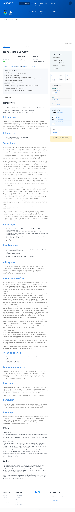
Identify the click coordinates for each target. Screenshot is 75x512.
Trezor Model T (60, 112)
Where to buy (26, 46)
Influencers (15, 107)
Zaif (26, 66)
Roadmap (34, 112)
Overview (6, 46)
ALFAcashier (13, 66)
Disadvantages (40, 107)
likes (53, 80)
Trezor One (59, 114)
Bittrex (8, 66)
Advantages (31, 107)
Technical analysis (29, 110)
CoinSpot (58, 117)
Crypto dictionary (55, 132)
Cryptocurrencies (24, 3)
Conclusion (26, 112)
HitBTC (23, 66)
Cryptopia (19, 66)
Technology (23, 107)
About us (5, 495)
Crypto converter (19, 504)
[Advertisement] (37, 31)
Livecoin (33, 66)
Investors (19, 112)
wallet (53, 510)
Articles (53, 3)
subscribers (69, 78)
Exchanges (34, 3)
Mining (47, 3)
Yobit (29, 66)
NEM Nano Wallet (59, 119)
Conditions (5, 497)
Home (4, 19)
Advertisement (6, 502)
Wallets (19, 46)
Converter (37, 5)
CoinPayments (59, 121)
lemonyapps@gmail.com (56, 500)
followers (61, 78)
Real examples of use (17, 110)
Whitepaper (6, 110)
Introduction (6, 107)
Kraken (4, 66)
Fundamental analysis (8, 112)
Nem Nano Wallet (60, 124)
